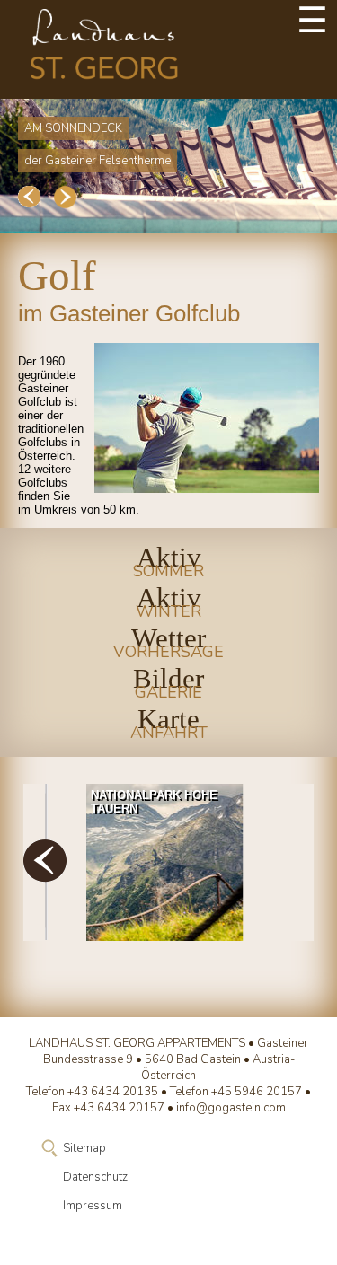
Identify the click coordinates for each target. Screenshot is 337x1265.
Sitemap (84, 1148)
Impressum (92, 1206)
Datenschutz (95, 1177)
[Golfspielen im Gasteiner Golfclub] (206, 418)
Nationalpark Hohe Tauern (154, 801)
